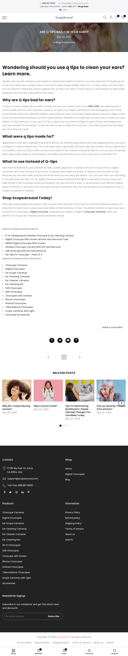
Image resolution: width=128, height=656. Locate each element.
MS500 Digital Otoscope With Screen (25, 243)
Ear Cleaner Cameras (17, 280)
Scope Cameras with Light (16, 577)
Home (68, 468)
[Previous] (7, 403)
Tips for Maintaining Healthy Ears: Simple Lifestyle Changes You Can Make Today (77, 410)
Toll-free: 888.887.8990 (20, 485)
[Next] (121, 403)
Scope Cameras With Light (19, 311)
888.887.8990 (48, 3)
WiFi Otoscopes (13, 291)
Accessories (8, 583)
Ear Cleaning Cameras (17, 276)
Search (69, 539)
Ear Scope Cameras (16, 272)
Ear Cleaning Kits (14, 284)
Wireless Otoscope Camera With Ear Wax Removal (33, 247)
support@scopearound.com (75, 3)
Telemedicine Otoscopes (19, 307)
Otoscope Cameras (16, 265)
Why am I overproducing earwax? (16, 407)
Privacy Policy (72, 512)
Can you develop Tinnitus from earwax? (111, 407)
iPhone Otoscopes (15, 299)
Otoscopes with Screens (18, 295)
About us (70, 534)
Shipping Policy (73, 523)
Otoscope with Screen (14, 556)
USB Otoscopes (13, 288)
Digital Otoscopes (15, 268)
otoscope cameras (95, 211)
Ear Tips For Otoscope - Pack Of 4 (23, 254)
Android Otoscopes (15, 303)
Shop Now (83, 6)
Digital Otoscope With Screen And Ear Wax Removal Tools (36, 239)
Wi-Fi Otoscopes (11, 545)
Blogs (58, 42)
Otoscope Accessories (17, 314)
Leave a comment (112, 327)
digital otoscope (39, 211)
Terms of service (74, 528)
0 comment (68, 42)
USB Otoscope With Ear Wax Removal (25, 250)
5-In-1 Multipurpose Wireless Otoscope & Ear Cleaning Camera (39, 235)
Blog (67, 479)
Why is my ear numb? (45, 405)
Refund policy (72, 517)
